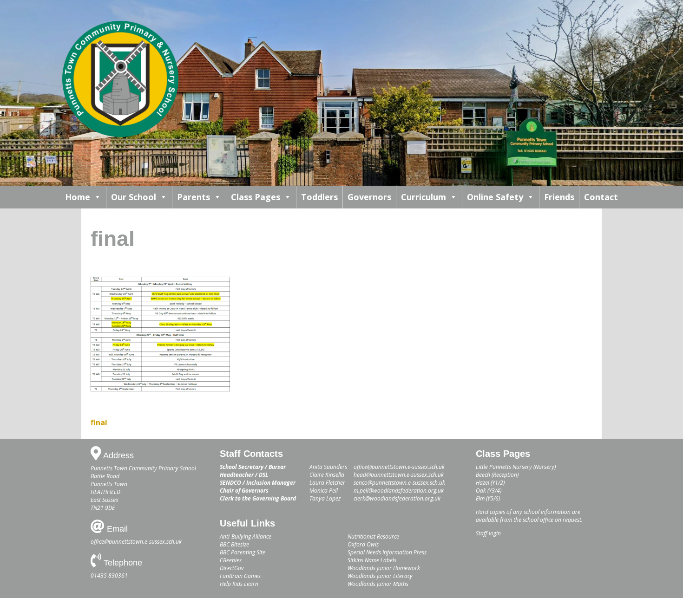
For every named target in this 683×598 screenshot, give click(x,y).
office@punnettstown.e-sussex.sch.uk (136, 542)
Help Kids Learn (239, 584)
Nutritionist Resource (373, 536)
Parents (193, 196)
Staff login (488, 533)
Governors (369, 196)
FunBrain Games (240, 576)
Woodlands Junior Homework (384, 568)
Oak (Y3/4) (488, 490)
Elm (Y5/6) (488, 498)
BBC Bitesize (234, 544)
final (99, 422)
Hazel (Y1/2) (490, 483)
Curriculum (423, 196)
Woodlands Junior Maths (378, 584)
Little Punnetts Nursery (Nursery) (516, 467)
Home (77, 196)
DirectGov (232, 568)
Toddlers (319, 196)
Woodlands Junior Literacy (380, 576)
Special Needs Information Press (387, 552)
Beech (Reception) (497, 475)
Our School (133, 196)
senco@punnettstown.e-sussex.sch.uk (399, 483)
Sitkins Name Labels (372, 560)
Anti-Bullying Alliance (245, 536)
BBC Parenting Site (242, 552)
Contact (601, 196)
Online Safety (495, 196)
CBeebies (231, 560)
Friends (559, 196)
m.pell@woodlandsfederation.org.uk (399, 490)
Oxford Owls (363, 544)
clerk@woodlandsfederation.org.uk (397, 498)
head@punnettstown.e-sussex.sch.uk (399, 475)
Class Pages (255, 196)
